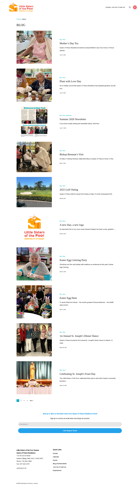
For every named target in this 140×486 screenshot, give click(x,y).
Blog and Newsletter (60, 464)
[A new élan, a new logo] (34, 227)
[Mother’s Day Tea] (34, 47)
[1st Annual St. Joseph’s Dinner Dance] (34, 339)
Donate (108, 7)
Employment (57, 470)
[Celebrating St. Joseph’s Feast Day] (34, 377)
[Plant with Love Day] (34, 85)
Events (55, 460)
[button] (135, 7)
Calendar (56, 457)
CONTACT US (21, 468)
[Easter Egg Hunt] (34, 301)
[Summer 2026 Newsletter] (34, 122)
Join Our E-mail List (118, 7)
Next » (31, 400)
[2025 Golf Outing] (34, 192)
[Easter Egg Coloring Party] (34, 263)
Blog (61, 39)
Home (19, 19)
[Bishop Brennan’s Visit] (34, 157)
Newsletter (69, 115)
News (64, 39)
